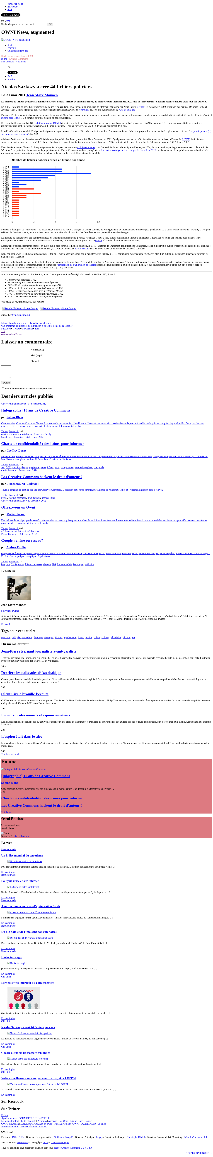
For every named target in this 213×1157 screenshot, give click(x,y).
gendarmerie (70, 637)
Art (3, 467)
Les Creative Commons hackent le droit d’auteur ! (41, 477)
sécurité (126, 637)
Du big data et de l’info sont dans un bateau (29, 931)
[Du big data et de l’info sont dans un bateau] (30, 938)
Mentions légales (9, 1121)
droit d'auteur (26, 434)
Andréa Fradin (16, 547)
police (97, 637)
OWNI (15, 1126)
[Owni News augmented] (15, 39)
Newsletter (27, 328)
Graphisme (6, 437)
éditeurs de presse (33, 564)
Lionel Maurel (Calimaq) (23, 483)
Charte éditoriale (27, 1121)
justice (89, 637)
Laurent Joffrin (64, 564)
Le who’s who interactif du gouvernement (27, 982)
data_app (38, 637)
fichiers (58, 637)
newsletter (12, 6)
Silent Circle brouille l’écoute (24, 694)
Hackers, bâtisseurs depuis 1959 (17, 56)
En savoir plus (8, 872)
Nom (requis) (37, 349)
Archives (52, 1121)
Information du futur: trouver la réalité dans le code (26, 323)
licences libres (48, 498)
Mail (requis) (37, 355)
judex (81, 637)
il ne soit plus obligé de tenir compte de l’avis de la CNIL (129, 150)
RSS (9, 9)
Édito (23, 500)
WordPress (22, 1142)
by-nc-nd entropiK (21, 315)
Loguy (99, 1137)
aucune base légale (10, 117)
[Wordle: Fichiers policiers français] (20, 308)
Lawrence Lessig (42, 434)
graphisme (34, 467)
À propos (42, 1121)
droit (3, 470)
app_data (5, 637)
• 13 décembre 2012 (36, 500)
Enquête (12, 534)
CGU (8, 467)
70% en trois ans (127, 109)
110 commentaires (8, 333)
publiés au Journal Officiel (48, 123)
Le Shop (102, 1123)
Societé (11, 45)
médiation (89, 564)
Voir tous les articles (11, 754)
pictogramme (67, 467)
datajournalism (24, 637)
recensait (141, 107)
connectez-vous (15, 3)
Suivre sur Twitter (10, 610)
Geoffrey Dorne (16, 450)
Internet (22, 531)
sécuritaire (116, 637)
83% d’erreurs (82, 248)
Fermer (18, 334)
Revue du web (8, 849)
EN (8, 21)
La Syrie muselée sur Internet (20, 881)
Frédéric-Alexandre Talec (196, 1137)
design (25, 467)
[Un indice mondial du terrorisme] (24, 861)
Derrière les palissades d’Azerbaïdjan (31, 673)
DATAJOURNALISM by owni (36, 1123)
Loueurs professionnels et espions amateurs (35, 715)
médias (30, 531)
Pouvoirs (11, 48)
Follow (4, 1115)
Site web (35, 361)
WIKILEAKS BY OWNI (66, 1123)
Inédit (23, 403)
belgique (5, 564)
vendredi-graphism (84, 467)
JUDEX (186, 139)
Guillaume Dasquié (63, 1137)
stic (133, 637)
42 (2, 531)
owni (37, 531)
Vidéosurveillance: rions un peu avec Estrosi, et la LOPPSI (38, 1078)
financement (11, 531)
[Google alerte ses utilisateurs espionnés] (27, 1058)
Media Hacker (16, 514)
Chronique (18, 437)
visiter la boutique (21, 836)
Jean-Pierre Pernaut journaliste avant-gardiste (38, 651)
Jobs (81, 1121)
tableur (98, 240)
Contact (88, 1121)
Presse (4, 534)
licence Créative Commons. (33, 1126)
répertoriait (84, 109)
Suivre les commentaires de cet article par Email (28, 388)
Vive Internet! (13, 403)
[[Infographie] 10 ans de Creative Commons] (23, 769)
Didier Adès (18, 1137)
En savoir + (7, 624)
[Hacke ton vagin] (16, 963)
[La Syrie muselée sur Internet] (23, 887)
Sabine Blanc (15, 417)
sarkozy (105, 637)
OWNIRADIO (88, 1123)
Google (47, 564)
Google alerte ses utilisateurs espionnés (25, 1052)
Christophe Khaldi (136, 1137)
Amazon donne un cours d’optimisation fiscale (30, 906)
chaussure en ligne (60, 1142)
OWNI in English (10, 1123)
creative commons (10, 434)
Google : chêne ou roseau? (22, 540)
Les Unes (63, 1121)
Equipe (73, 1121)
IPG (54, 564)
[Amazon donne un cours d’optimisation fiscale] (31, 912)
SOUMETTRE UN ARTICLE (34, 1118)
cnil (14, 637)
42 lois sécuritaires (86, 147)
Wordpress (6, 1126)
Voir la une (6, 812)
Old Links (6, 976)
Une (3, 403)
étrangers (48, 637)
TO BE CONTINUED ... (199, 1153)
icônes (50, 467)
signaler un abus (9, 1118)
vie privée (99, 467)
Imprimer (12, 79)
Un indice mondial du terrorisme (22, 855)
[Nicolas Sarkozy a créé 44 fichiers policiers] (29, 1033)
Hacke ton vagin (11, 957)
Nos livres (21, 61)
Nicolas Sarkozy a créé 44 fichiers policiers (28, 1027)
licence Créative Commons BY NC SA (73, 1147)
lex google (78, 564)
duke (45, 1142)
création (16, 467)
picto (57, 467)
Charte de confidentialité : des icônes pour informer (42, 444)
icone (43, 467)
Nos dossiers (7, 61)
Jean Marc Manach (42, 95)
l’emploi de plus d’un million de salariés (76, 264)
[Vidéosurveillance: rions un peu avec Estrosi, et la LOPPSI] (37, 1084)
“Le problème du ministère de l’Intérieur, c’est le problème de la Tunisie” (37, 325)
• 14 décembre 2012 (36, 403)
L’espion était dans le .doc (21, 736)
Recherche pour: (9, 24)
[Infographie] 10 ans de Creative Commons (35, 410)
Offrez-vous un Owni (18, 507)
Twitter (16, 328)
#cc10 (4, 498)
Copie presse (17, 564)
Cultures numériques (17, 50)
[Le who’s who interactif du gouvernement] (23, 1007)
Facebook (6, 328)
